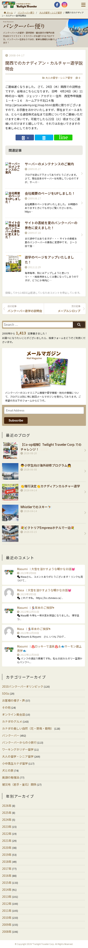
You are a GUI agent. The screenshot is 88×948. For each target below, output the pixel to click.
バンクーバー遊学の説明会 (25, 308)
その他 (6, 707)
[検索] (79, 324)
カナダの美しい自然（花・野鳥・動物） (28, 728)
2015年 (6, 882)
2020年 (6, 848)
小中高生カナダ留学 (15, 763)
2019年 (6, 855)
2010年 (6, 917)
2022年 (6, 834)
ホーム (9, 12)
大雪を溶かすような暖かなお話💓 (53, 569)
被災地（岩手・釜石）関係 (19, 784)
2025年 (6, 813)
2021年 (6, 841)
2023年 (6, 827)
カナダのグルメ (12, 721)
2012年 (6, 903)
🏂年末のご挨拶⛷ (42, 608)
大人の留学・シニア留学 (50, 12)
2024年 (6, 820)
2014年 (6, 889)
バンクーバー (10, 735)
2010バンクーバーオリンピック (22, 686)
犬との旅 (8, 770)
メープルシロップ (69, 308)
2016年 (6, 875)
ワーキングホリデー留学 (18, 749)
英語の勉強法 (10, 777)
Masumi (22, 569)
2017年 (6, 868)
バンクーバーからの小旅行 (19, 742)
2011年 (6, 910)
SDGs (5, 693)
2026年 (6, 806)
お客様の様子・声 (13, 700)
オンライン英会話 (13, 714)
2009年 (6, 924)
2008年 (6, 931)
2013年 (6, 896)
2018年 (6, 861)
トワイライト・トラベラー (20, 4)
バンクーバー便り (26, 12)
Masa (20, 590)
